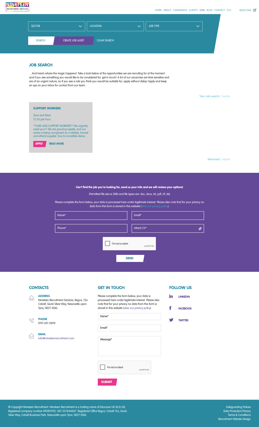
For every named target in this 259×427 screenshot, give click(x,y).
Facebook (185, 308)
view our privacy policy (154, 206)
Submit (106, 382)
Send (129, 258)
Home (158, 10)
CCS (229, 10)
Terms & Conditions (239, 415)
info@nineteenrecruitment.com (56, 338)
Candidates (180, 10)
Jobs (202, 10)
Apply (39, 144)
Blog (210, 10)
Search (40, 40)
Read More (56, 144)
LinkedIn (184, 297)
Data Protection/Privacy (237, 411)
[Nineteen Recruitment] (43, 6)
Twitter (183, 320)
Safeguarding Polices (238, 407)
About (167, 10)
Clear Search (105, 40)
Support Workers (47, 108)
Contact (219, 10)
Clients (193, 10)
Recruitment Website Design (234, 419)
